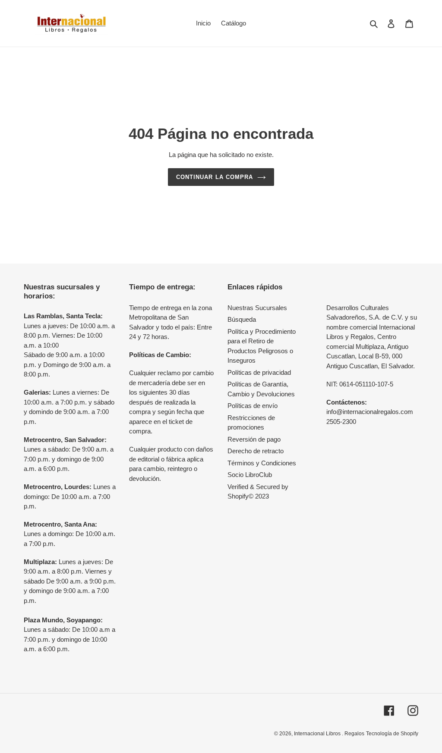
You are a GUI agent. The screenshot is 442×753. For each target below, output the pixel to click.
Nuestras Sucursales (257, 307)
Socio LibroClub (249, 474)
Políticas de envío (252, 405)
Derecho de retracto (255, 451)
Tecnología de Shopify (392, 734)
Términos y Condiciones (261, 463)
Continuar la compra (214, 177)
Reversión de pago (254, 439)
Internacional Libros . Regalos (329, 734)
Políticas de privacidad (259, 372)
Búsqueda (241, 319)
